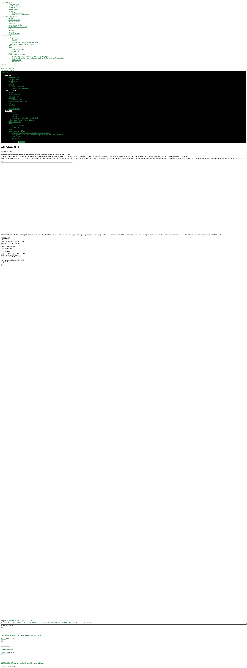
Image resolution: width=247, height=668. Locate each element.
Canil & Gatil (11, 28)
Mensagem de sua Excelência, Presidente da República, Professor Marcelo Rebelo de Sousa (38, 58)
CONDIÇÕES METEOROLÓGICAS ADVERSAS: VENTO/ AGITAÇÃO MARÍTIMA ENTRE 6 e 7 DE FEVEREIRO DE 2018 (51, 622)
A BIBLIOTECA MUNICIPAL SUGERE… (23, 621)
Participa (11, 11)
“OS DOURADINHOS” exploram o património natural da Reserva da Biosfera (22, 663)
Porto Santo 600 (16, 60)
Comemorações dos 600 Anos (16, 54)
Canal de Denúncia (13, 9)
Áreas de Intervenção (11, 16)
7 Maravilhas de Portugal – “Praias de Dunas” (21, 44)
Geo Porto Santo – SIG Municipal (17, 27)
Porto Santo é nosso (18, 13)
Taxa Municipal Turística (15, 25)
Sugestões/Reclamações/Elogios (21, 14)
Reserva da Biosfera (14, 20)
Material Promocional (14, 46)
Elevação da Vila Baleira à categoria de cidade (25, 42)
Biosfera (3, 639)
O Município (8, 2)
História (14, 41)
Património (11, 32)
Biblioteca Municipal (14, 34)
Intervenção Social (13, 21)
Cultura (3, 652)
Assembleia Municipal (14, 6)
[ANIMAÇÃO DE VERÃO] (5, 646)
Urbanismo (11, 23)
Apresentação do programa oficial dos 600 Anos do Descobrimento (31, 56)
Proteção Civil (12, 30)
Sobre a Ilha (15, 39)
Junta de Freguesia (13, 7)
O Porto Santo (12, 37)
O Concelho (8, 35)
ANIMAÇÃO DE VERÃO (7, 649)
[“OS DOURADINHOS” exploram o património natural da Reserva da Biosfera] (5, 660)
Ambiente (11, 18)
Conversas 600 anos (17, 61)
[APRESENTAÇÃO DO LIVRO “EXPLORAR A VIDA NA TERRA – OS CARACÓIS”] (5, 632)
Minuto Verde (16, 51)
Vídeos (10, 47)
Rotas (10, 53)
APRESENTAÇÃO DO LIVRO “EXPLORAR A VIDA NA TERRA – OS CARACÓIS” (21, 636)
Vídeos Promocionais (18, 49)
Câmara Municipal (13, 4)
